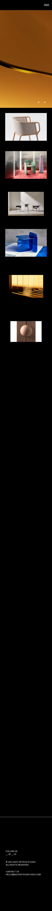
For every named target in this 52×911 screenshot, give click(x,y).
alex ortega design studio (18, 5)
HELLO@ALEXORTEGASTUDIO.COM (23, 874)
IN (10, 854)
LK (15, 854)
